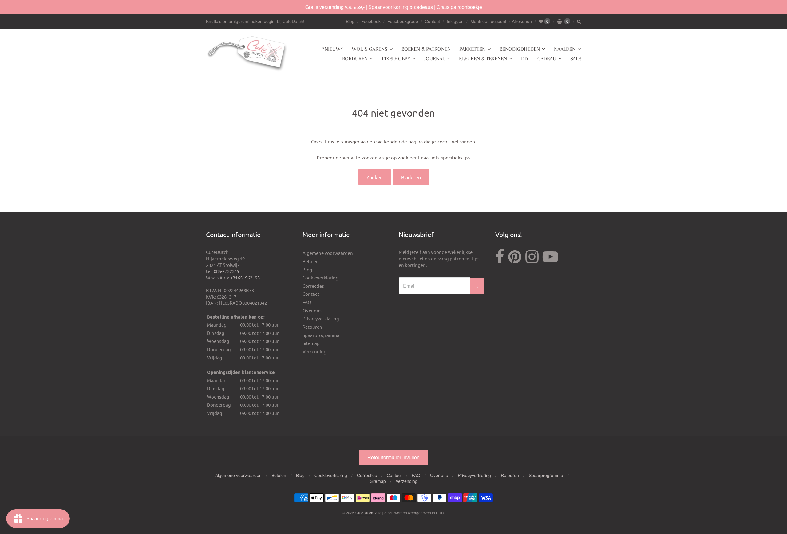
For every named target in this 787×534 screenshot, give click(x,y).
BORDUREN (355, 58)
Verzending (314, 351)
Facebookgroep (402, 21)
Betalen (311, 261)
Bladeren (411, 177)
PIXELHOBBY (396, 58)
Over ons (312, 310)
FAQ (307, 302)
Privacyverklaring (321, 318)
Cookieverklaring (320, 277)
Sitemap (311, 343)
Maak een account (488, 21)
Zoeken (374, 177)
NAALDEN (564, 49)
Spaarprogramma (321, 335)
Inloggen (455, 21)
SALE (575, 58)
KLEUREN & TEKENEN (483, 58)
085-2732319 (226, 271)
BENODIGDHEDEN (520, 49)
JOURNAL (434, 58)
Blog (350, 21)
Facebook (371, 21)
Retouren (312, 327)
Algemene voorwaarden (328, 253)
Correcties (313, 286)
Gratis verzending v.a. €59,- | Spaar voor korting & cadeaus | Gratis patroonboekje (393, 6)
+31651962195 (245, 277)
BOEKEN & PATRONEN (426, 49)
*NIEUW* (332, 49)
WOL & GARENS (369, 49)
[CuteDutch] (247, 54)
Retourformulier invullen (393, 457)
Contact (432, 21)
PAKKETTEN (472, 49)
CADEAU (546, 58)
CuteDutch (364, 512)
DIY (525, 58)
